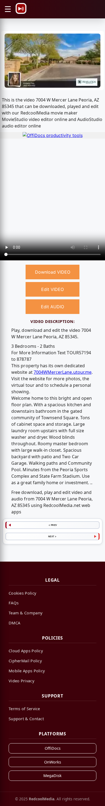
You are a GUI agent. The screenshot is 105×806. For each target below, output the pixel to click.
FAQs (14, 602)
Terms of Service (24, 708)
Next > (52, 536)
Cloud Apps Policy (26, 650)
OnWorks (52, 762)
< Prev (53, 525)
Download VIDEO (52, 272)
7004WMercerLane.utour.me (63, 372)
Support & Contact (26, 718)
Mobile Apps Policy (27, 670)
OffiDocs (53, 748)
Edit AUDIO (52, 306)
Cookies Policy (22, 593)
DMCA (14, 622)
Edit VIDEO (52, 289)
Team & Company (26, 612)
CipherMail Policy (25, 660)
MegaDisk (52, 775)
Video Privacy (21, 680)
